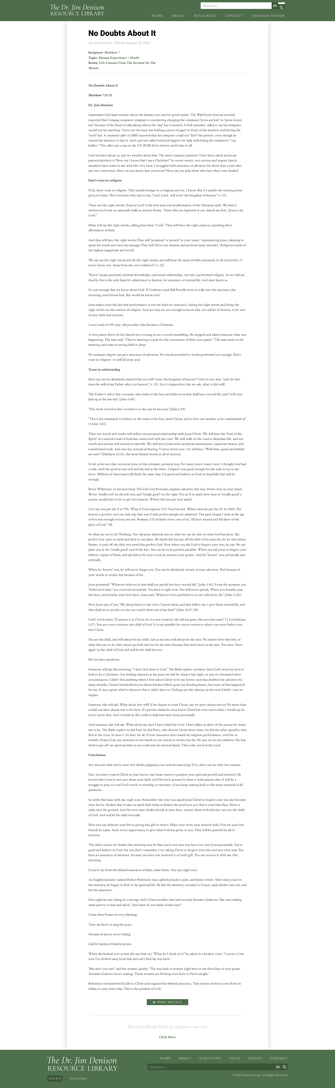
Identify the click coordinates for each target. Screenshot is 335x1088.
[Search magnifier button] (281, 7)
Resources (205, 16)
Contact (234, 16)
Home (157, 16)
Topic (235, 1058)
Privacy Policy (78, 1079)
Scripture (210, 1058)
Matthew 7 (112, 52)
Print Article (169, 1002)
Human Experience (112, 57)
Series (255, 1058)
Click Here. (167, 1037)
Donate (55, 1078)
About (178, 16)
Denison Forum (268, 16)
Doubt (134, 57)
